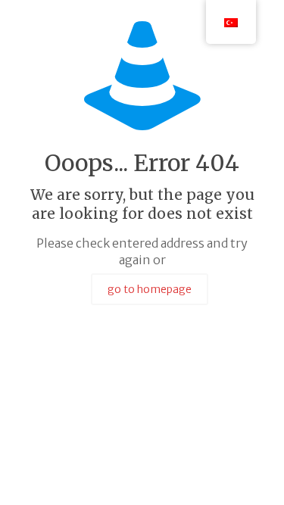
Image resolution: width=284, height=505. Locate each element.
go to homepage (150, 289)
